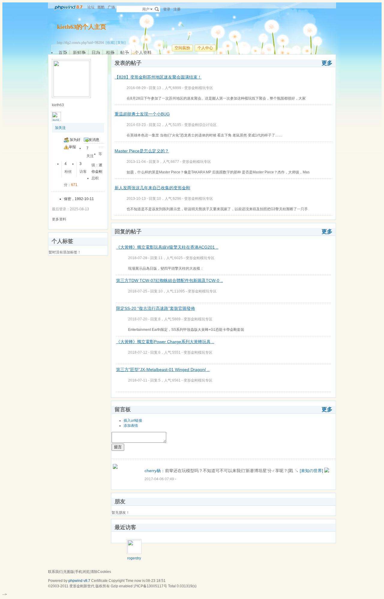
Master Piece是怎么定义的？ (142, 150)
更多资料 (59, 219)
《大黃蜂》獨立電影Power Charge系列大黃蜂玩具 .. (165, 341)
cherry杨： (155, 470)
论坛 (90, 7)
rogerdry (134, 558)
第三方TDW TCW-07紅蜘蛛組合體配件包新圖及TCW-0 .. (169, 280)
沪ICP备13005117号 (150, 586)
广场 (111, 7)
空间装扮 (182, 48)
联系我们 (55, 572)
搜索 (157, 9)
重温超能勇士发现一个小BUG (142, 114)
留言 (118, 447)
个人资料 (143, 52)
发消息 (93, 140)
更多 (327, 63)
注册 (177, 9)
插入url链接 (133, 420)
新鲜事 (79, 52)
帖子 (124, 52)
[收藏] (110, 42)
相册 (110, 52)
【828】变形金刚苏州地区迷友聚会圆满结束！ (158, 77)
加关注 (60, 128)
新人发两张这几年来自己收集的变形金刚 (152, 187)
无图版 (68, 572)
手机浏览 (82, 572)
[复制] (121, 42)
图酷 (101, 7)
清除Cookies (100, 572)
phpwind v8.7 (79, 581)
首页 (62, 52)
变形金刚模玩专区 (198, 88)
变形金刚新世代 (81, 586)
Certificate (99, 581)
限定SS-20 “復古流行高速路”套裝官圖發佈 (155, 308)
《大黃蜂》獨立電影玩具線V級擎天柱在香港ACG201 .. (167, 247)
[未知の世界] (311, 470)
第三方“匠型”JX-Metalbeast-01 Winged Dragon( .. (163, 369)
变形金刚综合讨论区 (200, 125)
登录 (166, 9)
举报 (72, 147)
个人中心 (205, 48)
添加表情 (131, 426)
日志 (96, 52)
